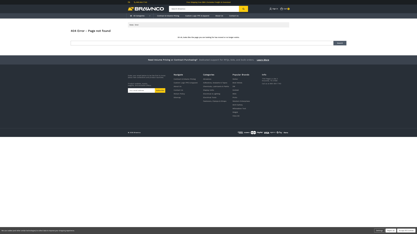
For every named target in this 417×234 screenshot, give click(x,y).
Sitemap (177, 97)
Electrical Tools (209, 97)
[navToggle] (131, 15)
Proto (234, 97)
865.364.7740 (141, 2)
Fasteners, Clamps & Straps (214, 101)
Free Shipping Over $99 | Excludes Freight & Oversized (209, 2)
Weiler (235, 79)
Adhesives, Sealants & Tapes (215, 83)
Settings (379, 230)
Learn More (263, 59)
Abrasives (207, 79)
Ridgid (235, 112)
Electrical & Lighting (211, 94)
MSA (234, 94)
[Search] (243, 9)
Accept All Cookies (406, 230)
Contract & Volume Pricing (168, 16)
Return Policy (179, 94)
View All (235, 116)
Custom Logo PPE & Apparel (197, 16)
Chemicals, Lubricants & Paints (216, 86)
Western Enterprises (241, 101)
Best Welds (237, 83)
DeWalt (235, 90)
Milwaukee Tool (239, 108)
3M (233, 86)
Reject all (391, 230)
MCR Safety (237, 105)
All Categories (139, 16)
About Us (219, 16)
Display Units (208, 90)
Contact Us (233, 16)
